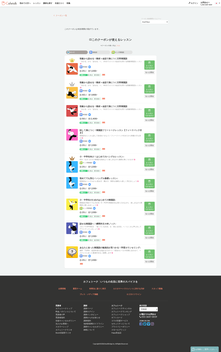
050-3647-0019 (149, 316)
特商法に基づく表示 (97, 288)
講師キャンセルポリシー (94, 326)
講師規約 (87, 320)
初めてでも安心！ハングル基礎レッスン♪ (99, 178)
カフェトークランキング (121, 311)
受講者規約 (60, 317)
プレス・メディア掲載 (89, 294)
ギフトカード (116, 317)
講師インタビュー (91, 314)
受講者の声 (60, 314)
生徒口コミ (59, 3)
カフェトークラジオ (64, 330)
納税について (89, 330)
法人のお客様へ (62, 323)
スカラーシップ (62, 326)
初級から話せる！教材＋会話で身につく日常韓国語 (103, 58)
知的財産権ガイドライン (94, 323)
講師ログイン (89, 311)
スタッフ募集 (157, 288)
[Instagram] (152, 324)
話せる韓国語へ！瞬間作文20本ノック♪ (98, 223)
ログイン (194, 3)
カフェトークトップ (64, 308)
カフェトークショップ (120, 314)
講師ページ (88, 308)
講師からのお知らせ (92, 317)
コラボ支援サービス (119, 320)
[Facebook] (141, 324)
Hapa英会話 (116, 333)
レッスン (37, 3)
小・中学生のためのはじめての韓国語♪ (98, 200)
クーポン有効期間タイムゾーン (151, 18)
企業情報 (62, 288)
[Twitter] (145, 324)
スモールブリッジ (118, 330)
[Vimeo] (149, 324)
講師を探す (47, 3)
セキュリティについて (120, 323)
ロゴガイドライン (134, 294)
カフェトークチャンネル (121, 308)
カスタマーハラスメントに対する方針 (128, 288)
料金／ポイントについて (66, 311)
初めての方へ (25, 3)
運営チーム (77, 288)
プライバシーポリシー (120, 326)
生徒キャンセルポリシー (66, 320)
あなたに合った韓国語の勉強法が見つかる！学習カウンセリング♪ (110, 247)
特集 (68, 3)
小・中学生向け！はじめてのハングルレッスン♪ (102, 156)
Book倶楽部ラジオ (63, 333)
